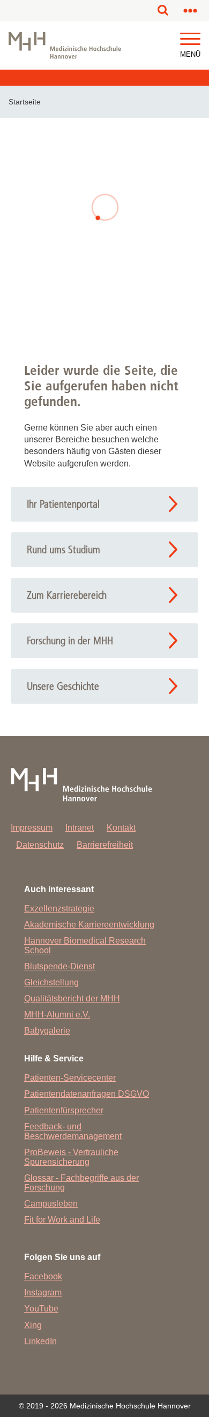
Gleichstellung (51, 982)
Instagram (43, 1292)
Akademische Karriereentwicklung (89, 924)
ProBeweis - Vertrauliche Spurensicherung (71, 1157)
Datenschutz (40, 844)
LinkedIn (40, 1341)
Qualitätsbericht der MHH (72, 998)
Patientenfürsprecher (63, 1110)
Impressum (32, 827)
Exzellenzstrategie (59, 908)
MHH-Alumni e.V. (57, 1014)
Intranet (79, 827)
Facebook (43, 1276)
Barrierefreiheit (105, 844)
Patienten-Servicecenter (70, 1077)
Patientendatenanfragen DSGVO (86, 1093)
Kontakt (121, 827)
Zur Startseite (104, 295)
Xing (33, 1325)
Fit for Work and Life (62, 1219)
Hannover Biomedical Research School (85, 945)
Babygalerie (47, 1030)
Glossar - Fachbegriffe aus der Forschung (81, 1182)
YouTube (41, 1308)
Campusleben (51, 1203)
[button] (190, 39)
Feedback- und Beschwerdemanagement (73, 1131)
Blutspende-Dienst (59, 966)
